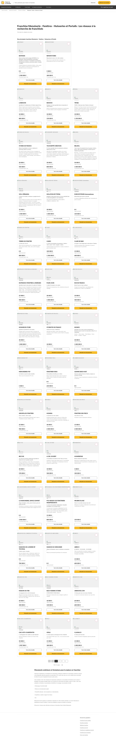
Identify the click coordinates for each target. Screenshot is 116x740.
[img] (12, 7)
